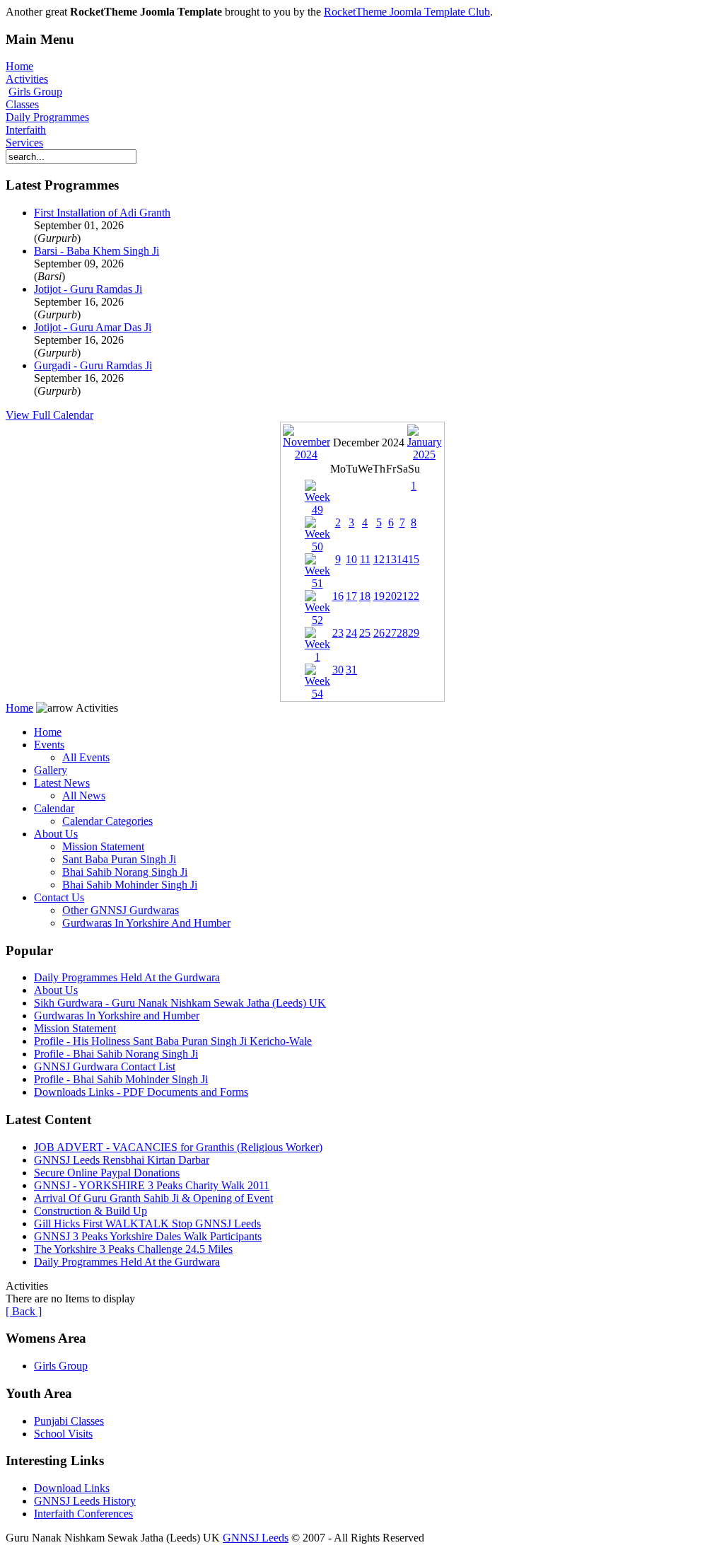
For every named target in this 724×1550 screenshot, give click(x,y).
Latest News (62, 783)
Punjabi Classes (69, 1421)
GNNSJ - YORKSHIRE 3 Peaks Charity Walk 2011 (151, 1185)
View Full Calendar (49, 415)
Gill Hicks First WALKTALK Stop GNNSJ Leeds (147, 1224)
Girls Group (35, 92)
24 (351, 633)
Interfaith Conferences (83, 1514)
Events (49, 745)
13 (391, 559)
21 (402, 596)
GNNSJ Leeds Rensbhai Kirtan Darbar (121, 1160)
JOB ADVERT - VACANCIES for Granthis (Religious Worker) (178, 1147)
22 (413, 596)
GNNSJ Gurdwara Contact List (104, 1066)
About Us (56, 834)
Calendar (54, 808)
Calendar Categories (107, 821)
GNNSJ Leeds (255, 1538)
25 (364, 633)
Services (24, 143)
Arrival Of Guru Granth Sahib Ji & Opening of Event (153, 1198)
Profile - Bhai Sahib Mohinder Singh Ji (121, 1079)
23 (338, 633)
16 (338, 596)
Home (19, 66)
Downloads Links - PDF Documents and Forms (141, 1092)
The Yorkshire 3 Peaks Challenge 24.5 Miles (133, 1249)
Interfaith (26, 130)
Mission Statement (103, 846)
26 (379, 633)
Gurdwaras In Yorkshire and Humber (116, 1016)
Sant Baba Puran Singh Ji (119, 859)
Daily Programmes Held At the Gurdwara (127, 977)
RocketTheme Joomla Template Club (407, 12)
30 (338, 670)
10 (351, 559)
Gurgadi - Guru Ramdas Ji (93, 365)
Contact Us (59, 897)
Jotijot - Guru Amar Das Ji (92, 327)
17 (351, 596)
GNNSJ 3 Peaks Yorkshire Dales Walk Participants (148, 1236)
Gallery (50, 770)
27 (391, 633)
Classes (22, 104)
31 (351, 670)
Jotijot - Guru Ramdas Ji (88, 289)
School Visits (63, 1434)
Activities (27, 79)
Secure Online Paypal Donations (107, 1173)
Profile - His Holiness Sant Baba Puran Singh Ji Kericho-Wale (173, 1041)
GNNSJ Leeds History (85, 1501)
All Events (86, 757)
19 (379, 596)
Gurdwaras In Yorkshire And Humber (146, 923)
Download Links (72, 1488)
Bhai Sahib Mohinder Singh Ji (129, 885)
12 (379, 559)
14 (402, 559)
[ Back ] (24, 1311)
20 (391, 596)
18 (364, 596)
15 (413, 559)
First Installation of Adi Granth (102, 213)
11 (365, 559)
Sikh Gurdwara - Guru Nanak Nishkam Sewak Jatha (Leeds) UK (180, 1003)
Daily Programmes (47, 117)
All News (83, 796)
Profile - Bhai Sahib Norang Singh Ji (116, 1054)
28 (402, 633)
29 (413, 633)
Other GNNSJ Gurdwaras (120, 910)
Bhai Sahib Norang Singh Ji (124, 872)
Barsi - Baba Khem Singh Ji (96, 251)
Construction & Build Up (90, 1211)
